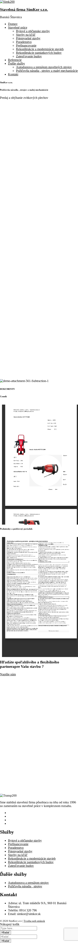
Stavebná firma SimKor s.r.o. (24, 9)
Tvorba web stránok (34, 920)
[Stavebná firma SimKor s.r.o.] (7, 1)
